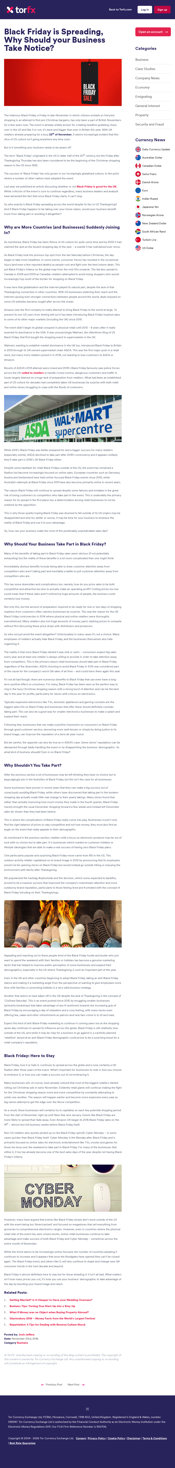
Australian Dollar (152, 157)
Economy (142, 87)
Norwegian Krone (153, 215)
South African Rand (154, 231)
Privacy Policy (97, 1438)
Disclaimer (133, 1438)
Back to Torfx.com (120, 9)
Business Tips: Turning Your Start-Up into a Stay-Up (42, 1306)
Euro (145, 190)
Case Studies (145, 69)
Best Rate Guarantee (23, 1443)
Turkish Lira (149, 239)
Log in (145, 9)
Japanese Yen (150, 207)
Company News (147, 78)
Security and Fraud (149, 124)
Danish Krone (150, 182)
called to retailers (33, 372)
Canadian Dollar (152, 165)
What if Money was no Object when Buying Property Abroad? (49, 1312)
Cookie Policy (116, 1438)
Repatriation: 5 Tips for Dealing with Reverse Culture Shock (47, 1324)
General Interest (147, 106)
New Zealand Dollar (154, 223)
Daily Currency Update (156, 149)
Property (142, 115)
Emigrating (143, 96)
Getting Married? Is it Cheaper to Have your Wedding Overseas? (51, 1300)
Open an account (150, 32)
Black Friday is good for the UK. (97, 186)
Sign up (162, 9)
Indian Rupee (150, 198)
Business (22, 1342)
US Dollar (148, 248)
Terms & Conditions (155, 1438)
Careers (81, 1438)
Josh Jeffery (27, 1334)
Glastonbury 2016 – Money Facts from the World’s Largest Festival (52, 1318)
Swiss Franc (149, 174)
